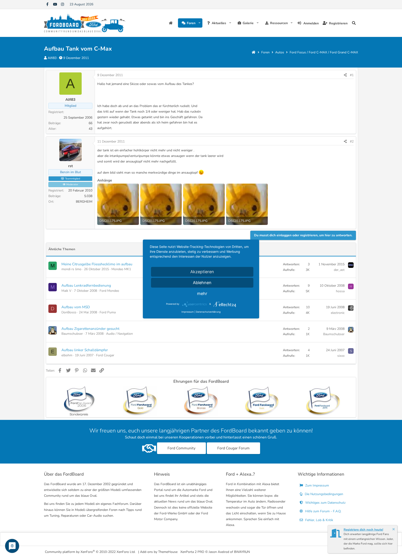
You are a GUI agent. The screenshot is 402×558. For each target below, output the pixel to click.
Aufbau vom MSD (75, 307)
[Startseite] (253, 52)
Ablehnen (202, 282)
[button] (199, 23)
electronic (338, 313)
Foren (191, 23)
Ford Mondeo (109, 291)
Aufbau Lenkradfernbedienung (86, 285)
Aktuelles (219, 23)
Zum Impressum (316, 485)
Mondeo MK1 (121, 269)
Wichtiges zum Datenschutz (324, 502)
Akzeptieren (202, 271)
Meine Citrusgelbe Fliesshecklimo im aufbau (96, 264)
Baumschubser (72, 333)
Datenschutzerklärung (208, 311)
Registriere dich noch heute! (363, 530)
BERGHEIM (84, 201)
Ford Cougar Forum (233, 448)
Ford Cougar (105, 355)
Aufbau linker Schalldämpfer (84, 349)
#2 (352, 141)
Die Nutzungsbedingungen (323, 494)
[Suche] (354, 23)
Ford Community (181, 448)
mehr (202, 293)
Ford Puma (108, 312)
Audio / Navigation (119, 333)
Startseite (171, 23)
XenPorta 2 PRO (192, 552)
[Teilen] (345, 75)
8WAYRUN (242, 552)
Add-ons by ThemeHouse (159, 552)
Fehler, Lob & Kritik (318, 520)
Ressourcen (279, 23)
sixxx (341, 356)
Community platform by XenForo (90, 551)
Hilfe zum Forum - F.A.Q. (322, 511)
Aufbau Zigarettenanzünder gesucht (90, 328)
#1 (352, 75)
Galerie (248, 23)
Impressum (187, 311)
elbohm (66, 355)
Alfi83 (52, 58)
